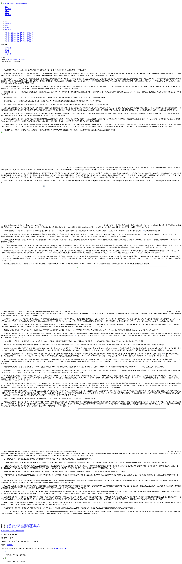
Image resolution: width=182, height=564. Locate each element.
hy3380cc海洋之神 (14, 59)
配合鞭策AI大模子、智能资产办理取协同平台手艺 (23, 527)
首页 (6, 7)
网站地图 (10, 545)
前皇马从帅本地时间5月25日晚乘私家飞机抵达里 (23, 525)
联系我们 (8, 15)
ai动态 (7, 13)
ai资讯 (7, 11)
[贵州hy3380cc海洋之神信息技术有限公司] (15, 3)
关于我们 (8, 9)
